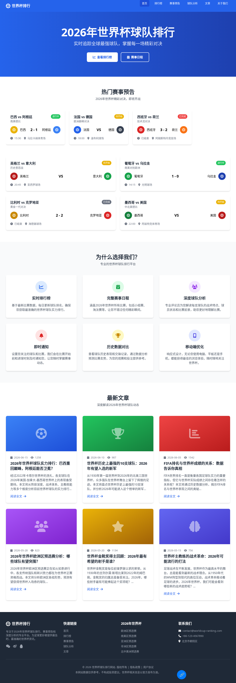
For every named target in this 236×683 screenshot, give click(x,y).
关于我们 (223, 3)
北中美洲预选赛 (130, 651)
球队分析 (192, 3)
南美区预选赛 (128, 636)
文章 (207, 3)
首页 (144, 3)
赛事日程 (137, 57)
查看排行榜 (104, 57)
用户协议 (148, 667)
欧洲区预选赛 (128, 630)
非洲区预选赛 (128, 646)
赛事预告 (175, 3)
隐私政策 (135, 667)
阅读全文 (16, 496)
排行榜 (158, 3)
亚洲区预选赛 (128, 641)
